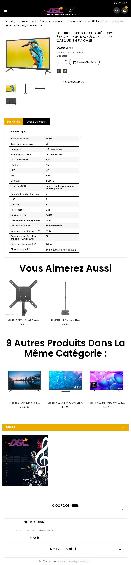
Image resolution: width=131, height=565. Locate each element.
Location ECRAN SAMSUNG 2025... (107, 402)
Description (13, 121)
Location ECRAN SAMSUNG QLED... (65, 402)
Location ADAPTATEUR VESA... (23, 319)
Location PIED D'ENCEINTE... (65, 319)
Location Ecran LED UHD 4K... (24, 402)
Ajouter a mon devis (84, 62)
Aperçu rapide (23, 304)
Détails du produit (36, 121)
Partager (59, 71)
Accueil (10, 427)
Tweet (65, 71)
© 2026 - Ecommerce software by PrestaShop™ (65, 561)
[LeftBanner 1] (25, 460)
